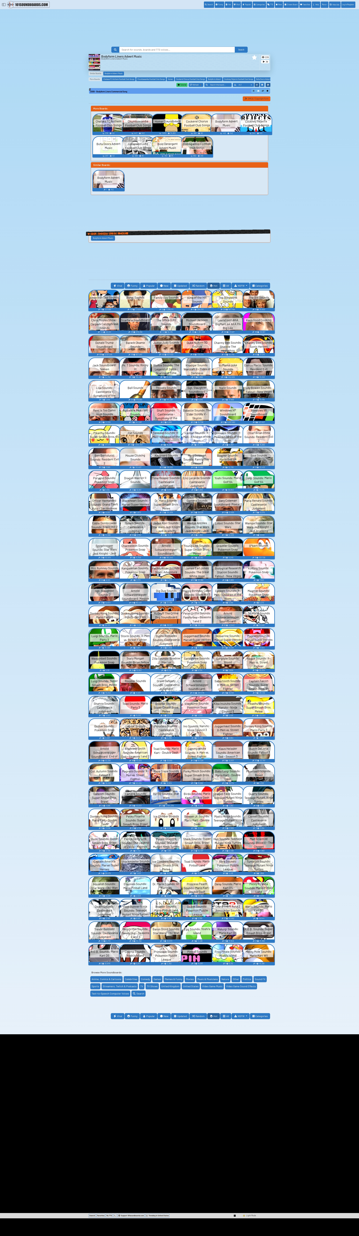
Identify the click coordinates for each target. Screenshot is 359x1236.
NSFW (241, 285)
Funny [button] (134, 285)
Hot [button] (215, 285)
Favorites (306, 4)
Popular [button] (150, 285)
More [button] (324, 4)
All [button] (227, 285)
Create (292, 4)
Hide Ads (335, 5)
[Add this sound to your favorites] (267, 91)
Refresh (198, 85)
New (280, 4)
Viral (238, 4)
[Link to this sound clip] (263, 91)
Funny (220, 4)
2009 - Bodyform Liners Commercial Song (108, 91)
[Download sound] (258, 91)
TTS (271, 4)
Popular (248, 4)
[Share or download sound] (253, 91)
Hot (229, 4)
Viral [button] (119, 285)
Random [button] (200, 285)
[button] (254, 57)
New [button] (166, 285)
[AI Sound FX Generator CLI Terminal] (115, 1216)
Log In (348, 4)
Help (317, 4)
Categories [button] (261, 285)
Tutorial (183, 85)
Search (210, 4)
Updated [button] (182, 285)
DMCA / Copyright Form (258, 99)
